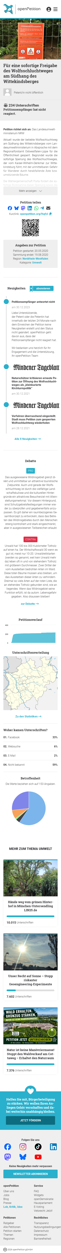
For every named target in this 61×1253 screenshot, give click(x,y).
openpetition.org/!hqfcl (34, 214)
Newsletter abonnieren (30, 1174)
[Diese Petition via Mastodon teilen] (23, 208)
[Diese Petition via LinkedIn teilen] (30, 208)
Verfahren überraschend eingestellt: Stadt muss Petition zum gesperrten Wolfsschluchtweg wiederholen (34, 419)
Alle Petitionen (12, 1227)
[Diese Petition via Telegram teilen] (42, 208)
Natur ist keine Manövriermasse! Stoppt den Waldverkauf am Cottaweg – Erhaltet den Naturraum (30, 1054)
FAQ (36, 1191)
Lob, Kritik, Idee (13, 1206)
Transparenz (41, 1223)
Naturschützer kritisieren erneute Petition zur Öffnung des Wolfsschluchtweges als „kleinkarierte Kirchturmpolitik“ (34, 383)
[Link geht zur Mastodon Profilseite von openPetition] (7, 1156)
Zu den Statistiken (26, 716)
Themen (8, 1234)
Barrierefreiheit (42, 1238)
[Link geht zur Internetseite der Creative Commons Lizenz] (5, 1249)
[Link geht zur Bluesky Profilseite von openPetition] (22, 1156)
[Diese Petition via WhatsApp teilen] (36, 208)
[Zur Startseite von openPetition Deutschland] (22, 9)
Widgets (39, 1195)
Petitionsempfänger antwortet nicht (33, 301)
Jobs (6, 1195)
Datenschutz (41, 1230)
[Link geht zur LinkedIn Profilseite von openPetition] (53, 1146)
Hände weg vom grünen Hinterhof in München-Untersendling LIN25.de (30, 906)
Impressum (40, 1234)
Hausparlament (43, 1203)
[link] (55, 9)
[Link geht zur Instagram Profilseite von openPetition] (22, 1146)
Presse (7, 1203)
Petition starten (12, 1230)
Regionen (9, 1238)
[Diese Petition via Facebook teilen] (10, 208)
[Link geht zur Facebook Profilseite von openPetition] (7, 1146)
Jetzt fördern (30, 1120)
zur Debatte (28, 603)
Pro (30, 470)
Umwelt (37, 262)
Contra (30, 539)
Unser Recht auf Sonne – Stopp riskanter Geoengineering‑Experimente (30, 980)
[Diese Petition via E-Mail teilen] (48, 208)
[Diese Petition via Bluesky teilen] (16, 208)
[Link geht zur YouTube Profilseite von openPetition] (38, 1156)
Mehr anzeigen (28, 190)
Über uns (8, 1191)
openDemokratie (43, 1199)
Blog (6, 1199)
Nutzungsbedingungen (47, 1227)
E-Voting (39, 1206)
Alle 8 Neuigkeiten (26, 439)
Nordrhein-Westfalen (35, 258)
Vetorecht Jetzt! (43, 1210)
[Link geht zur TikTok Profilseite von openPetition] (38, 1146)
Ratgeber (8, 1223)
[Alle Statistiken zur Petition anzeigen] (30, 709)
